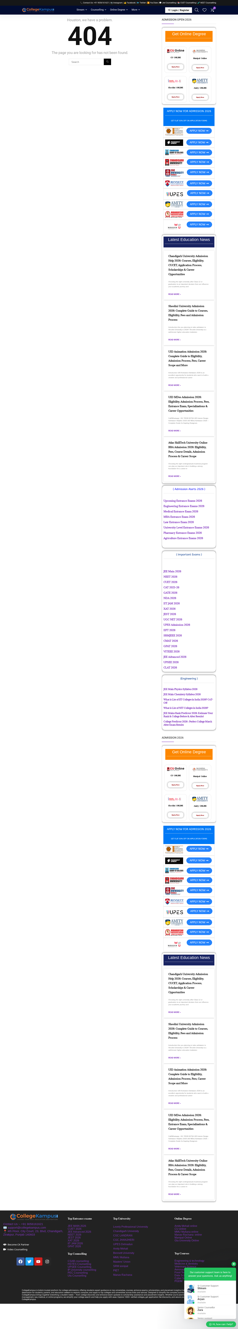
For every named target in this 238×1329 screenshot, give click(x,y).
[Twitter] (29, 1261)
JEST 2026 (74, 1237)
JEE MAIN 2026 (77, 1226)
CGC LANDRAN (122, 1235)
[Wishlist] (204, 10)
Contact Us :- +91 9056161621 (23, 1224)
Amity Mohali (120, 1248)
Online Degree (117, 9)
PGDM (178, 1281)
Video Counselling (17, 1249)
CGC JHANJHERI (123, 1239)
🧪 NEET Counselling (207, 3)
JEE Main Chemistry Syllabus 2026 (182, 694)
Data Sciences (183, 1275)
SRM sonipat (121, 1266)
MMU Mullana (121, 1257)
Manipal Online (183, 1237)
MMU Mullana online (186, 1231)
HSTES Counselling (79, 1264)
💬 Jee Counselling (167, 3)
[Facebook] (21, 1261)
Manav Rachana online (189, 1234)
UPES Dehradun (123, 1244)
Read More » (174, 294)
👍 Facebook (129, 3)
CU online (180, 1228)
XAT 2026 (73, 1240)
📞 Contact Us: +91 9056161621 (94, 3)
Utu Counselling (77, 1275)
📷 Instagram (116, 3)
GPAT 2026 (74, 1246)
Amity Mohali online (186, 1226)
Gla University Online (187, 1240)
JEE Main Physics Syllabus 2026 (180, 689)
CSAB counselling (78, 1261)
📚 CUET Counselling (186, 3)
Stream (80, 9)
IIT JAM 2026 (75, 1243)
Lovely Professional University (130, 1226)
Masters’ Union (122, 1261)
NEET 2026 (74, 1234)
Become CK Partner (18, 1244)
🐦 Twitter (141, 3)
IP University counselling (82, 1269)
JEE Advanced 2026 (79, 1231)
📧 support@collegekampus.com (24, 1227)
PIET (116, 1270)
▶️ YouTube (152, 3)
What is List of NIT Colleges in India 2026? (186, 707)
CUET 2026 (74, 1228)
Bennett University (123, 1253)
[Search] (107, 62)
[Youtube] (38, 1261)
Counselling (97, 9)
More (134, 9)
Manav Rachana (123, 1274)
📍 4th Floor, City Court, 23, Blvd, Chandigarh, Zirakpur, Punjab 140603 (33, 1233)
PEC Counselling (78, 1272)
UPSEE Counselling (79, 1267)
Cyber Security (183, 1278)
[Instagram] (47, 1261)
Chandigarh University (126, 1231)
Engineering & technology (189, 1260)
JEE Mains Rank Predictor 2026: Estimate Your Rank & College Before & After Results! (188, 715)
